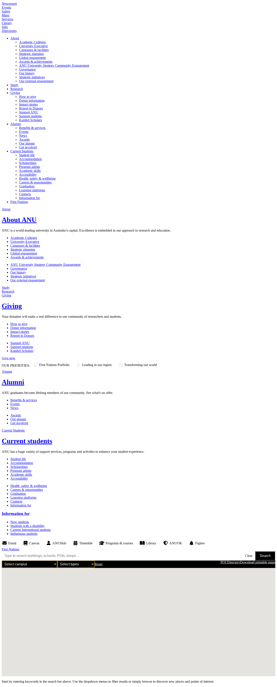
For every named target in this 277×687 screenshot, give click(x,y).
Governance (27, 69)
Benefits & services (32, 128)
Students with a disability (27, 526)
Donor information (32, 100)
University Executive (33, 46)
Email (12, 543)
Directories (9, 31)
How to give (27, 96)
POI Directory (230, 562)
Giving (15, 93)
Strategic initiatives (32, 77)
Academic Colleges (32, 42)
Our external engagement (36, 81)
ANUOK (175, 543)
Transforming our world (140, 365)
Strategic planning (31, 54)
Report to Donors (31, 108)
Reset (98, 564)
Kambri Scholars (30, 120)
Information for (29, 198)
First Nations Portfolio (54, 365)
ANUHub (59, 543)
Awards (24, 139)
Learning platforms (32, 190)
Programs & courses (119, 543)
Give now (8, 358)
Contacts (25, 194)
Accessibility (28, 174)
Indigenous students (23, 533)
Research (16, 89)
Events (6, 7)
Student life (27, 155)
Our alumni (27, 143)
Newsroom (9, 3)
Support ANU (28, 112)
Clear (248, 556)
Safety (6, 11)
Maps (5, 15)
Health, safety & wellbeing (37, 178)
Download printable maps (257, 562)
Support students (30, 116)
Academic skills (30, 171)
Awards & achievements (35, 61)
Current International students (30, 530)
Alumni (15, 124)
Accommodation (30, 159)
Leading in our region (97, 365)
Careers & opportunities (35, 182)
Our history (27, 73)
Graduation (26, 186)
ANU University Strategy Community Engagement (54, 65)
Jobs (5, 27)
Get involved (28, 147)
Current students (27, 441)
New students (19, 522)
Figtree (200, 543)
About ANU (19, 220)
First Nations (19, 202)
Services (7, 19)
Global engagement (32, 58)
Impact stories (28, 104)
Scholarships (27, 163)
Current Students (21, 151)
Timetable (86, 543)
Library (7, 23)
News (23, 135)
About (14, 38)
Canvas (34, 543)
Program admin (29, 167)
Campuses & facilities (34, 50)
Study (14, 85)
